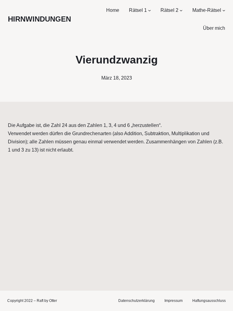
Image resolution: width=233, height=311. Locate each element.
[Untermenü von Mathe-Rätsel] (223, 10)
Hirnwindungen (39, 19)
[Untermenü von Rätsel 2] (181, 10)
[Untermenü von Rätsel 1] (149, 10)
